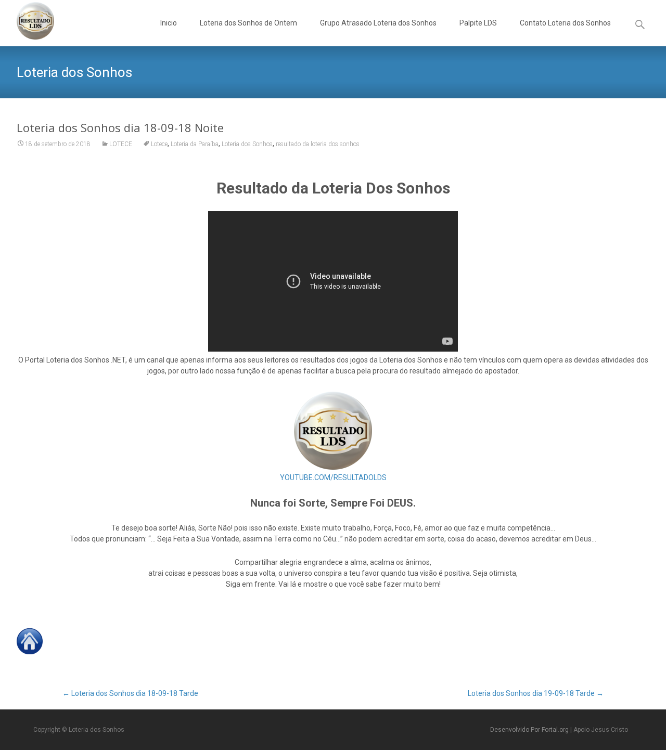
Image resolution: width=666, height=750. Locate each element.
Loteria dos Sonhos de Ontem (248, 23)
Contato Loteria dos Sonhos (565, 23)
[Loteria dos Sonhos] (27, 21)
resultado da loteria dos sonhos (318, 144)
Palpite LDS (478, 23)
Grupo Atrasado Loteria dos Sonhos (378, 23)
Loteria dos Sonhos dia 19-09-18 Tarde (536, 693)
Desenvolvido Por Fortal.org (530, 729)
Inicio (168, 23)
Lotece (159, 144)
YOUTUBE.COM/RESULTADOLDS (333, 477)
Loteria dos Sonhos (247, 144)
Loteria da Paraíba (195, 144)
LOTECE (120, 144)
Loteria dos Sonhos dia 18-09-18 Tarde (130, 693)
